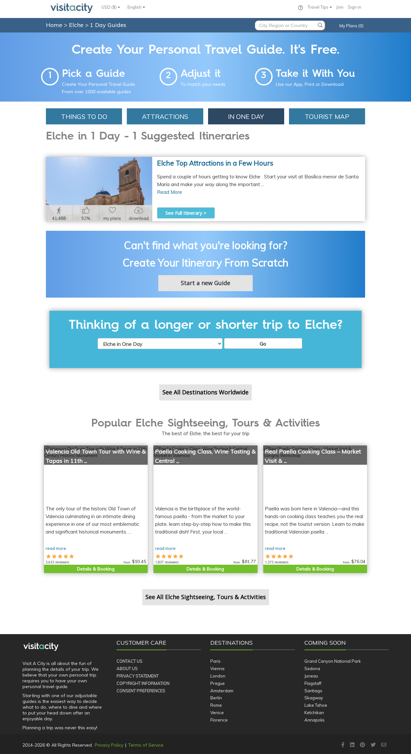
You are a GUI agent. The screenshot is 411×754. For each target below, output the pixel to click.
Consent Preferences (141, 690)
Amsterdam (221, 690)
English (135, 7)
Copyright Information (143, 683)
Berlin (216, 697)
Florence (219, 720)
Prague (217, 683)
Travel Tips (318, 7)
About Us (127, 668)
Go (263, 343)
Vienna (217, 668)
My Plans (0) (351, 25)
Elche (77, 25)
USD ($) (109, 7)
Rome (216, 705)
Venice (217, 712)
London (217, 675)
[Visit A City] (40, 647)
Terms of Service (145, 745)
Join (340, 7)
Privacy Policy (109, 745)
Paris (215, 661)
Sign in (354, 7)
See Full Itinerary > (185, 213)
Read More (169, 192)
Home (54, 25)
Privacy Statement (138, 675)
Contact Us (130, 661)
